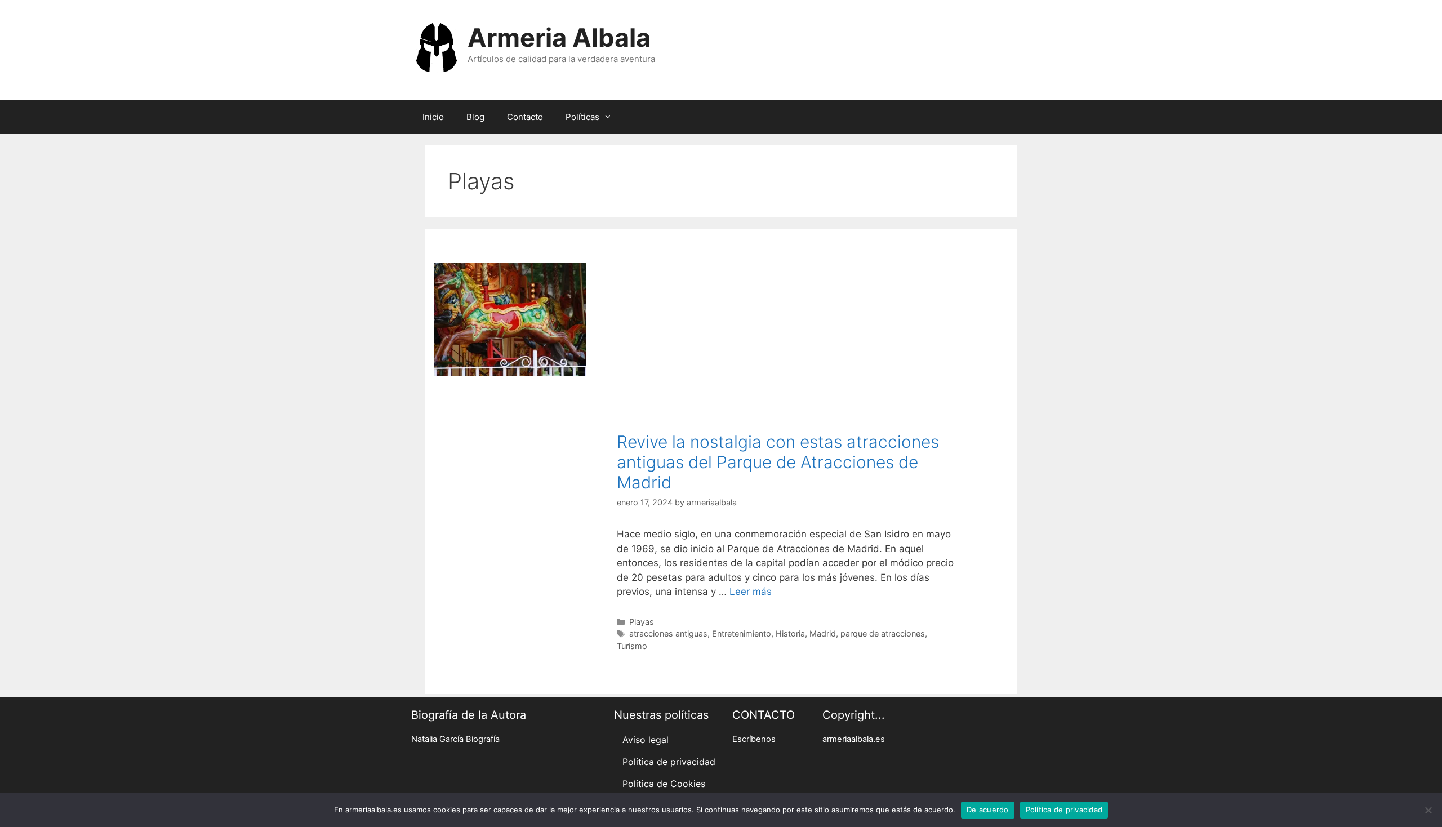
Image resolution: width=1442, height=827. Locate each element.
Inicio (433, 117)
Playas (641, 621)
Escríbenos (754, 739)
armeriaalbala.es (853, 739)
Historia (790, 633)
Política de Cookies (663, 783)
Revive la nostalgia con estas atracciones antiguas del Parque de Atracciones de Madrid (778, 462)
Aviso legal (645, 739)
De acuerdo (988, 809)
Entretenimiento (741, 633)
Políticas (582, 117)
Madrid (822, 633)
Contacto (525, 117)
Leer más (750, 591)
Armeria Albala (559, 37)
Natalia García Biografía (455, 739)
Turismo (632, 646)
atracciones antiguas (668, 633)
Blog (475, 117)
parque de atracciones (882, 633)
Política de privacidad (668, 761)
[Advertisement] (786, 347)
